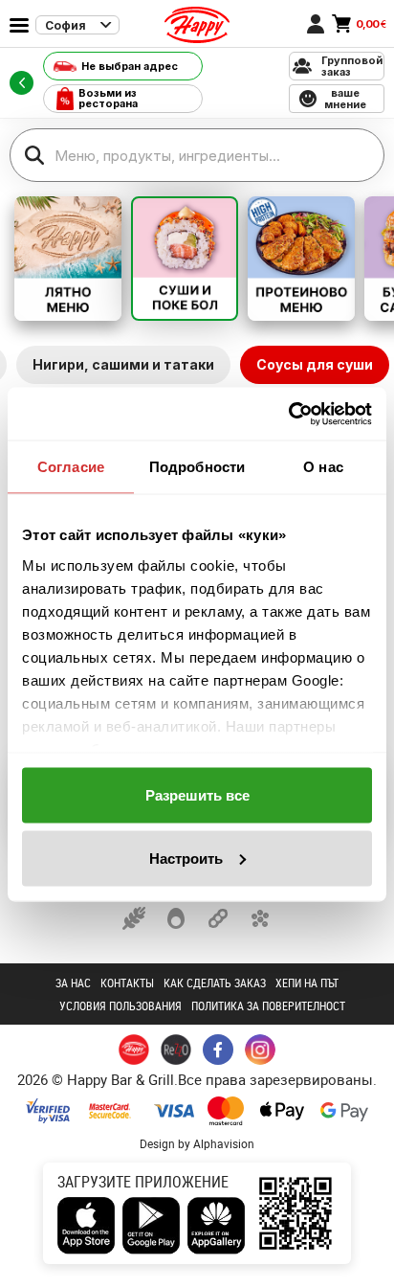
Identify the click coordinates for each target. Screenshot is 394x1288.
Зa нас (73, 982)
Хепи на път (307, 982)
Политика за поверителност (268, 1005)
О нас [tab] (323, 467)
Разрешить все (197, 795)
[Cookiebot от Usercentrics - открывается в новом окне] (288, 413)
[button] (133, 918)
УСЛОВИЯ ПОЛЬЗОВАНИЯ (120, 1005)
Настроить (186, 857)
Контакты (127, 982)
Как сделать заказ (215, 982)
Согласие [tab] (70, 467)
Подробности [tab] (197, 467)
